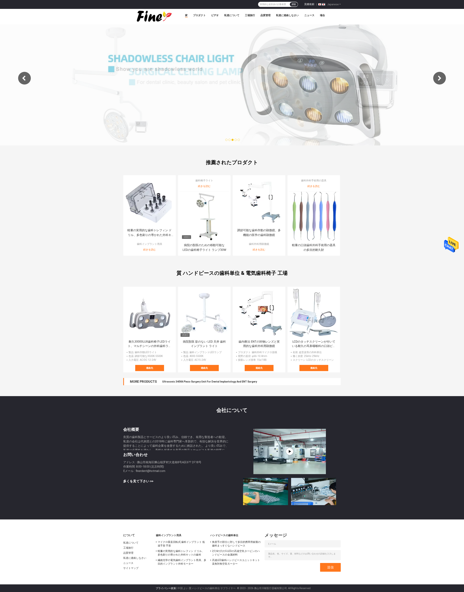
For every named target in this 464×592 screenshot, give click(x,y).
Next (439, 78)
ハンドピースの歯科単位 (224, 535)
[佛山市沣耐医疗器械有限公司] (154, 16)
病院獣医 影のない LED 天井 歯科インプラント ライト (204, 344)
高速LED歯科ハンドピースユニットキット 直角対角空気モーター (236, 562)
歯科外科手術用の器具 (313, 180)
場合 (322, 15)
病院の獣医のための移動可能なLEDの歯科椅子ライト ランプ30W (204, 247)
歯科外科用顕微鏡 (259, 243)
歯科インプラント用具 (149, 243)
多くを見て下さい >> (138, 481)
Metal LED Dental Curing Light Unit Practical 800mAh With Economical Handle (209, 381)
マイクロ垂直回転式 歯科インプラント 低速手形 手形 (181, 543)
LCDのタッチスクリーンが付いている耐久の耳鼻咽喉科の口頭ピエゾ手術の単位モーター (313, 344)
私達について (231, 15)
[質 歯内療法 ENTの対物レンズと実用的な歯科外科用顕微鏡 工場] (259, 313)
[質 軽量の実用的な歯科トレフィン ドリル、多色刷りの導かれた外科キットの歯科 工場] (149, 201)
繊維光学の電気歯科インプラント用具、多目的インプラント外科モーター (182, 562)
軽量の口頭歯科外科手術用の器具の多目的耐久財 (313, 247)
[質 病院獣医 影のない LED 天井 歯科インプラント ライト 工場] (204, 313)
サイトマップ (131, 568)
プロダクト (199, 15)
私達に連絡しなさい (287, 15)
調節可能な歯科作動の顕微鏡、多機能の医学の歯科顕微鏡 (259, 233)
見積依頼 (309, 4)
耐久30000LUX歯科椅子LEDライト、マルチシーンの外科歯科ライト (149, 344)
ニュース (309, 15)
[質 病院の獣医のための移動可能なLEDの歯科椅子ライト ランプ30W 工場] (204, 216)
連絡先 (149, 368)
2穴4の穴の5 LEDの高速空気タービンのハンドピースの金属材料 (236, 553)
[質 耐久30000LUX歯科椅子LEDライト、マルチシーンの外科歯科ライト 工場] (149, 313)
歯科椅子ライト (204, 180)
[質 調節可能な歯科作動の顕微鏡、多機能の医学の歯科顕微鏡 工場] (259, 201)
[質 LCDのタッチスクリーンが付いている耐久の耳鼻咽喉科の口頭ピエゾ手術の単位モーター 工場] (313, 313)
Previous (24, 78)
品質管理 (265, 15)
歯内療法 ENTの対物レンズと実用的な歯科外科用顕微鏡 (259, 344)
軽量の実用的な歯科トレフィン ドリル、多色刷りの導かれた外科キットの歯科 (149, 233)
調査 (294, 4)
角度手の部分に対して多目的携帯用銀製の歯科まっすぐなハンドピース (236, 543)
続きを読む (149, 249)
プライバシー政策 (166, 588)
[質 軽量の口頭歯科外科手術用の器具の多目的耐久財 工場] (313, 216)
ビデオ (215, 15)
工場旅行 (250, 15)
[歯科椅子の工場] (289, 451)
